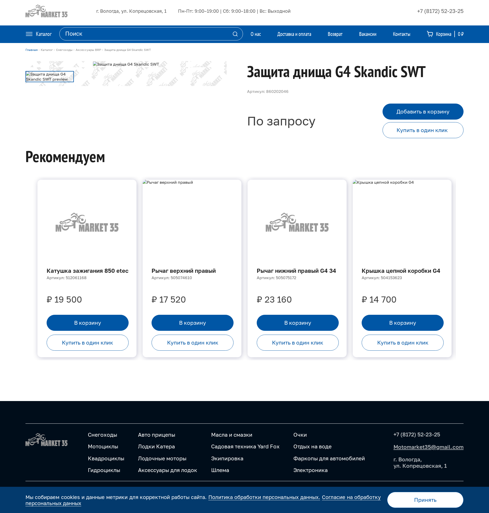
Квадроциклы (106, 458)
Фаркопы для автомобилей (329, 458)
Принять (425, 499)
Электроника (310, 470)
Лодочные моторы (162, 458)
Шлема (220, 470)
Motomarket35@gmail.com (428, 447)
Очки (300, 434)
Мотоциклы (103, 446)
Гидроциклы (104, 470)
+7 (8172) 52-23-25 (440, 11)
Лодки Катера (156, 446)
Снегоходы (102, 434)
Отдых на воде (312, 446)
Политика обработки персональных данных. (264, 497)
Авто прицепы (156, 434)
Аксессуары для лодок (167, 470)
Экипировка (227, 458)
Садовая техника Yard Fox (245, 446)
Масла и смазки (231, 434)
